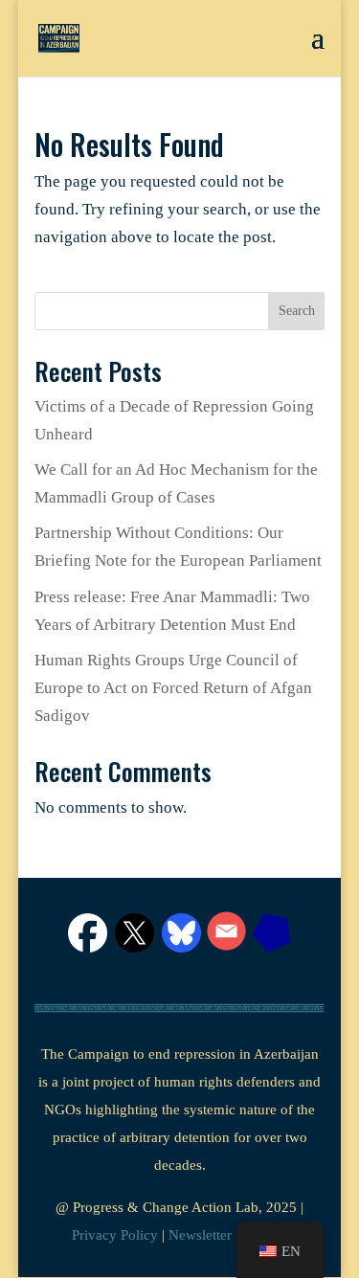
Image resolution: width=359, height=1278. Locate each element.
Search (297, 310)
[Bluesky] (181, 947)
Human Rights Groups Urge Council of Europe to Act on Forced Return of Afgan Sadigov (173, 688)
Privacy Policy (115, 1235)
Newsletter (200, 1235)
